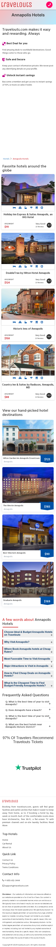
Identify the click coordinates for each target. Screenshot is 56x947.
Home (5, 840)
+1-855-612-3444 (12, 880)
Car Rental (7, 844)
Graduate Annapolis (12, 600)
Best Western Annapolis (14, 553)
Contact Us (7, 860)
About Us (6, 847)
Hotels (6, 159)
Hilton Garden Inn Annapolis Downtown (21, 458)
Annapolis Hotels (20, 159)
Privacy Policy (8, 864)
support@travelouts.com (16, 886)
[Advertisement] (28, 118)
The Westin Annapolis (13, 505)
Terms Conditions (10, 867)
